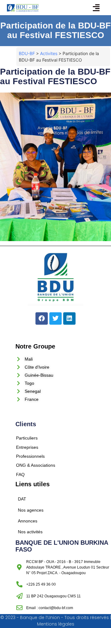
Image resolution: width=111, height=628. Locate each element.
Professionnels (30, 456)
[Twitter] (55, 318)
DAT (22, 498)
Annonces (27, 520)
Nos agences (30, 510)
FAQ (20, 474)
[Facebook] (41, 318)
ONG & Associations (35, 465)
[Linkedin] (69, 318)
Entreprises (27, 447)
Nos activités (30, 531)
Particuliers (27, 437)
